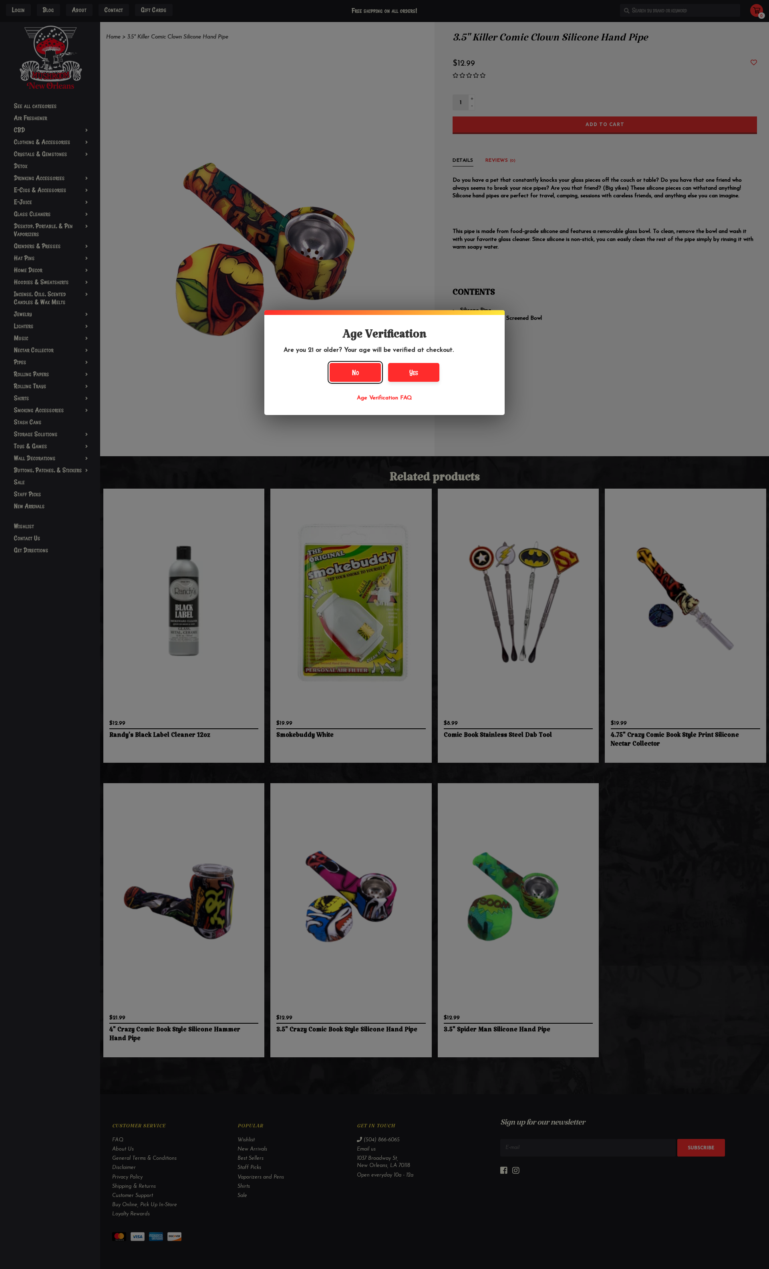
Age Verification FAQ (384, 398)
